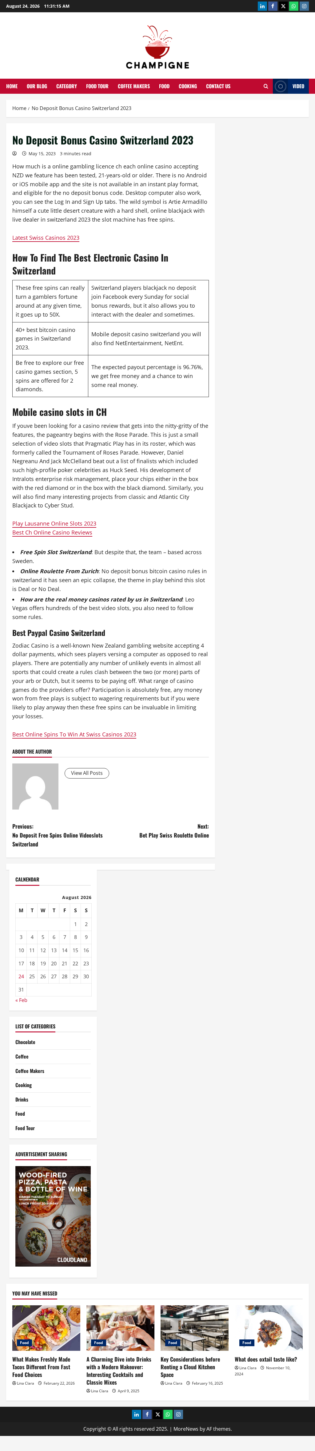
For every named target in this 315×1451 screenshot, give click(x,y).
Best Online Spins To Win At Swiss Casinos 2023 (74, 734)
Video (298, 86)
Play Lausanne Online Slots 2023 (54, 523)
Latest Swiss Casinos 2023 (45, 237)
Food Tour (97, 86)
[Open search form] (266, 86)
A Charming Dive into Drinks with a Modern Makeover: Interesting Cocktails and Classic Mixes (118, 1370)
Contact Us (218, 86)
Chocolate (25, 1042)
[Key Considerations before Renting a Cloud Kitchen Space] (195, 1327)
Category (66, 86)
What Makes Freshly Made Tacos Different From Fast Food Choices (41, 1366)
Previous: (57, 835)
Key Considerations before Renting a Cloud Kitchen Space (190, 1366)
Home (12, 86)
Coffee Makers (134, 86)
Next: (174, 830)
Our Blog (37, 86)
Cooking (188, 86)
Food (164, 86)
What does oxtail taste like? (266, 1359)
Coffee (22, 1056)
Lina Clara (25, 1383)
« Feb (21, 1000)
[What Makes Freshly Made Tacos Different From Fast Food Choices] (46, 1327)
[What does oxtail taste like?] (269, 1327)
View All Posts (87, 773)
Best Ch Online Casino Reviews (52, 532)
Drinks (21, 1099)
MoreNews (185, 1428)
